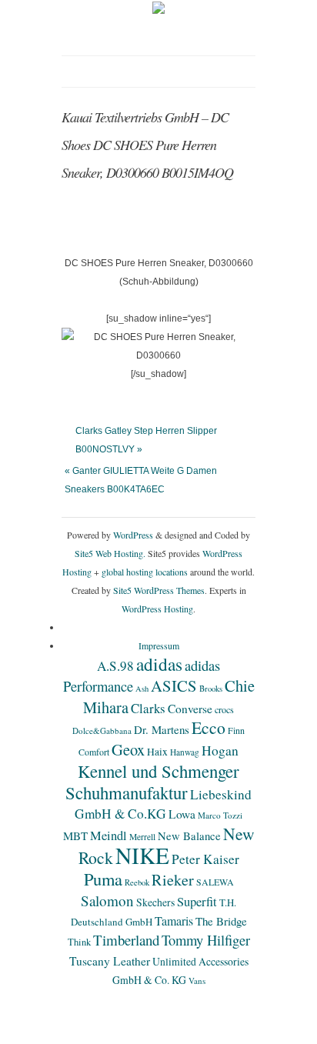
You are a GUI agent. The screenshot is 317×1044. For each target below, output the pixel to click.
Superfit (197, 901)
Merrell (142, 836)
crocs (224, 709)
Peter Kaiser (205, 859)
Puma (103, 878)
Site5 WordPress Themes (159, 590)
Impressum (158, 645)
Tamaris (174, 920)
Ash (141, 688)
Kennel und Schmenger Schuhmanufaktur (152, 781)
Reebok (137, 882)
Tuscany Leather (109, 961)
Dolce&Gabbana (102, 730)
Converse (190, 708)
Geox (128, 749)
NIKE (142, 855)
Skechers (155, 902)
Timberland (126, 939)
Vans (197, 980)
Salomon (107, 900)
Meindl (108, 835)
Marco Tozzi (220, 815)
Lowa (182, 814)
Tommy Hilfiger (206, 939)
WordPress (133, 535)
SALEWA (215, 882)
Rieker (173, 879)
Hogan (220, 750)
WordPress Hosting (157, 608)
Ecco (208, 727)
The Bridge (221, 921)
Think (79, 942)
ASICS (174, 685)
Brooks (210, 688)
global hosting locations (145, 571)
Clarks (148, 708)
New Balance (189, 835)
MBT (75, 835)
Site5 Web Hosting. (110, 553)
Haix (157, 752)
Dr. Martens (161, 729)
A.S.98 (115, 666)
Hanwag (184, 752)
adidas (159, 664)
